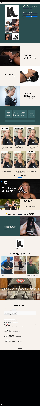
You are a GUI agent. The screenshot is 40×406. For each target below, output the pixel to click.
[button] (16, 2)
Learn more (31, 12)
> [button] (20, 348)
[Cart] (38, 2)
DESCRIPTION (24, 18)
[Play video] (37, 167)
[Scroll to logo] (8, 214)
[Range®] (20, 243)
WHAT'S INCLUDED (24, 20)
